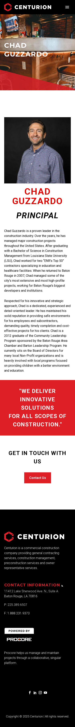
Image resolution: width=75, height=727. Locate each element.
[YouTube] (45, 692)
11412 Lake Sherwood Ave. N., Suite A (31, 591)
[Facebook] (29, 692)
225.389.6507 (18, 605)
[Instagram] (40, 692)
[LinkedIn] (35, 692)
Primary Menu (67, 7)
